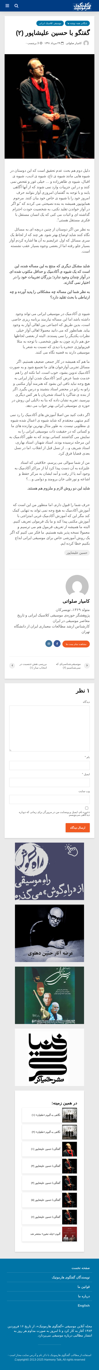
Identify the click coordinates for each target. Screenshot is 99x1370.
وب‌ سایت (84, 791)
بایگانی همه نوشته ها (77, 23)
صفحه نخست (81, 1268)
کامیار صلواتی (74, 43)
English (84, 1305)
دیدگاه (86, 701)
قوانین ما (84, 1286)
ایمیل (86, 774)
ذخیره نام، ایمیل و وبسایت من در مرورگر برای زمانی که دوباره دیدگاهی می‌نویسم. (54, 813)
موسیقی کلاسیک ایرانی (50, 23)
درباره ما (84, 1296)
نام (87, 757)
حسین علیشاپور (77, 552)
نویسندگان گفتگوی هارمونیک (71, 1277)
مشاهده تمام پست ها (76, 644)
